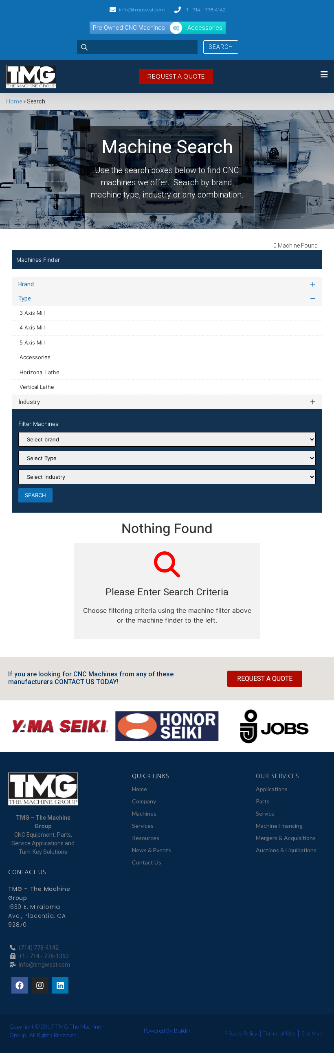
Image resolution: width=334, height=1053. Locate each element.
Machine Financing (279, 825)
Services (143, 825)
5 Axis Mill (32, 342)
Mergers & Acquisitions (286, 837)
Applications (272, 788)
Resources (145, 837)
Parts (263, 801)
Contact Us (146, 862)
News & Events (151, 850)
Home (14, 101)
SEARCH (35, 495)
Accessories (35, 357)
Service (265, 813)
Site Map (311, 1033)
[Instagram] (40, 985)
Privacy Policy (240, 1033)
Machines (144, 813)
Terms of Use (279, 1033)
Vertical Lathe (37, 387)
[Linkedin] (60, 985)
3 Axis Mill (32, 312)
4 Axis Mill (32, 327)
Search (221, 47)
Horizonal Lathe (39, 372)
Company (144, 801)
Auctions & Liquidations (286, 850)
